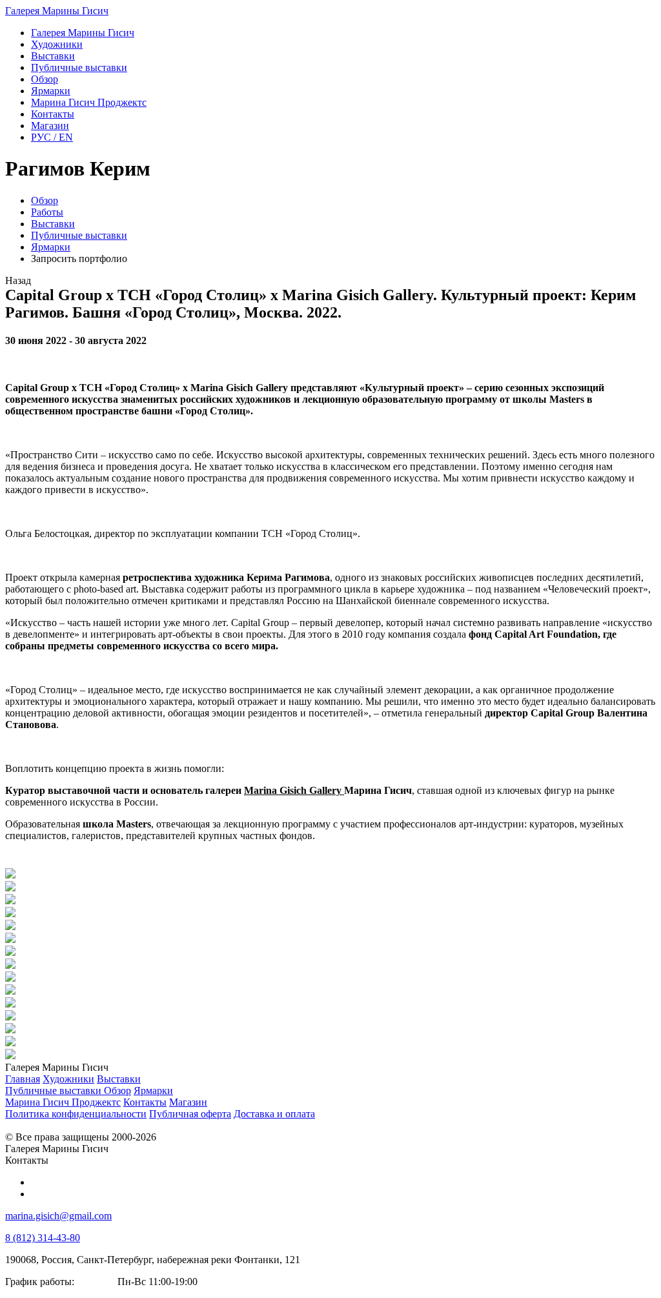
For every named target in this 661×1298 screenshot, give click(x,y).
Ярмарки (50, 246)
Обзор (44, 200)
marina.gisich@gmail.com (58, 1215)
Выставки (53, 223)
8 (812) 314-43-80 (42, 1237)
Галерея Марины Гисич (56, 10)
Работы (47, 212)
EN (52, 137)
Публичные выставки (79, 235)
